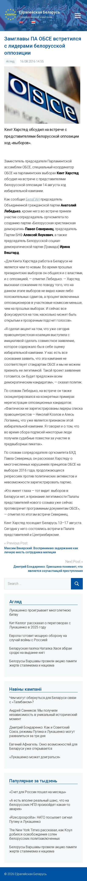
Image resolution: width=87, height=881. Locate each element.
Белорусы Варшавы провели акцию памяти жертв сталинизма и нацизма (43, 663)
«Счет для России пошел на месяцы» (37, 792)
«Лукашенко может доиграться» (34, 757)
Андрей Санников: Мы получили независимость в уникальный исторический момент (43, 714)
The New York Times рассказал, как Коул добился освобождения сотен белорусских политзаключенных (40, 834)
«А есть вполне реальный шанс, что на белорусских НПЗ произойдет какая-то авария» (39, 804)
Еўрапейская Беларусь (39, 12)
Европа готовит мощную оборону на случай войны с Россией (38, 638)
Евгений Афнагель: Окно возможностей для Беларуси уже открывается (43, 746)
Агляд (10, 61)
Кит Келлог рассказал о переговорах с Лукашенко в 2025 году (40, 625)
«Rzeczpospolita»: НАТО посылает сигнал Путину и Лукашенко (40, 819)
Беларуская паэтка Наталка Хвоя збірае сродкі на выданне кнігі (40, 650)
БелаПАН (33, 199)
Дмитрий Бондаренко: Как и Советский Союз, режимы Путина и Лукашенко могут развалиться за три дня (42, 731)
